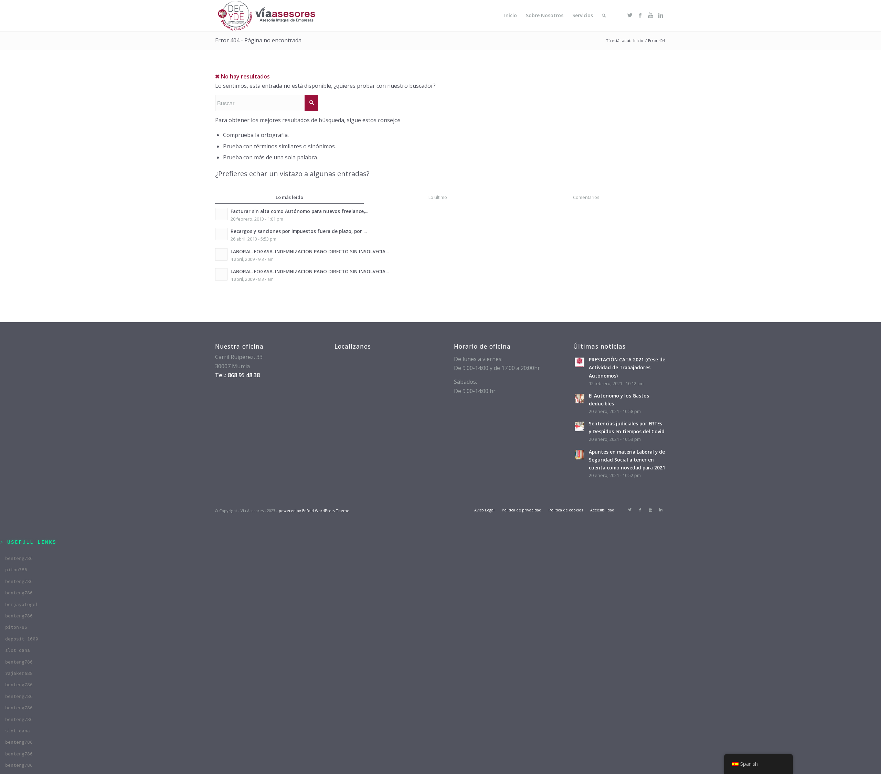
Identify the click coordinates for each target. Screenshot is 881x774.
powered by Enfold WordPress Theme (314, 510)
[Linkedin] (661, 15)
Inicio (638, 40)
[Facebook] (640, 15)
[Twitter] (630, 15)
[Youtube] (650, 15)
